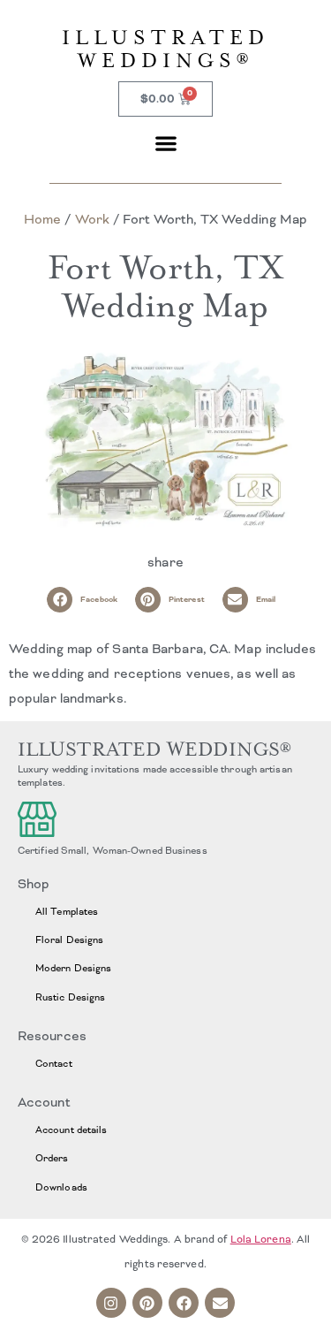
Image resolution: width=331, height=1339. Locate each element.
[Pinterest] (147, 1303)
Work (92, 219)
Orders (52, 1158)
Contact (53, 1063)
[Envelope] (220, 1303)
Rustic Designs (70, 997)
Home (42, 219)
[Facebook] (184, 1303)
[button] (165, 143)
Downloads (61, 1187)
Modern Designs (73, 968)
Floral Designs (69, 939)
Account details (71, 1129)
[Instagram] (111, 1303)
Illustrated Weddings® (166, 49)
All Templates (66, 911)
